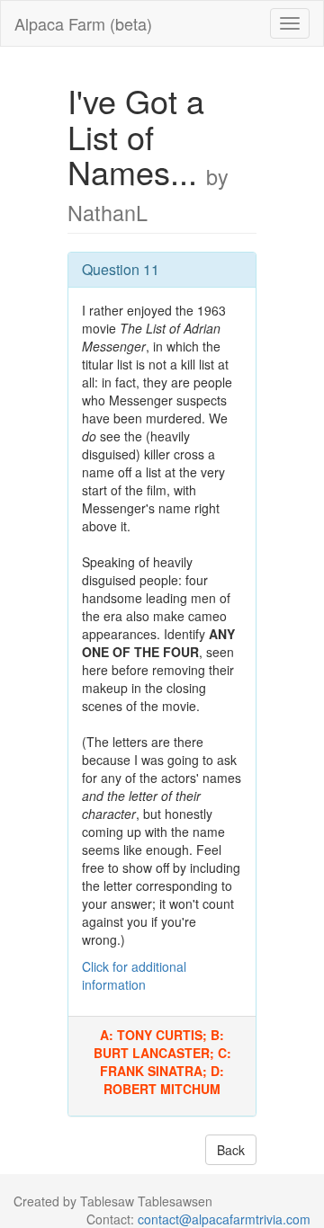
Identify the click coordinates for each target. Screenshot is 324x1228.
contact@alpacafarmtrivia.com (224, 1219)
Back (231, 1150)
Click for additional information (134, 975)
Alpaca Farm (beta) (83, 23)
